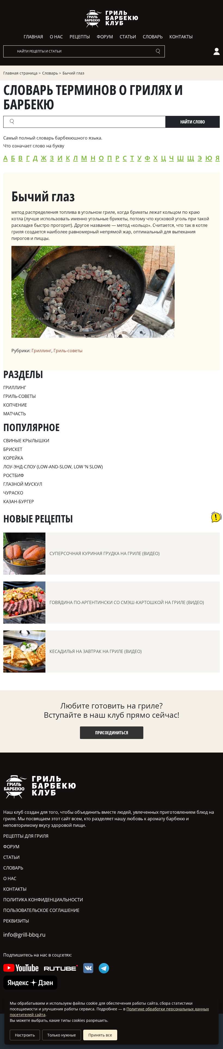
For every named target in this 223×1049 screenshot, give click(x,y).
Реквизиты (16, 921)
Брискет (12, 449)
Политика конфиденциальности (43, 900)
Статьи (128, 37)
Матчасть (14, 414)
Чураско (13, 493)
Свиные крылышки (26, 441)
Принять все (100, 1035)
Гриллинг (41, 351)
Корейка (13, 458)
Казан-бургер (18, 502)
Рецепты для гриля (25, 836)
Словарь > (51, 73)
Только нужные (61, 1035)
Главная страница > (22, 73)
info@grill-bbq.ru (24, 934)
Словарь (153, 37)
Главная (33, 37)
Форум (105, 37)
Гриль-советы (68, 351)
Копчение (15, 405)
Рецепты (80, 37)
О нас (56, 37)
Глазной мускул (22, 484)
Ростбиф (13, 475)
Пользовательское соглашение (41, 910)
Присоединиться (111, 733)
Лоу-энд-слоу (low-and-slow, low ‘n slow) (53, 467)
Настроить (25, 1035)
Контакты (181, 37)
